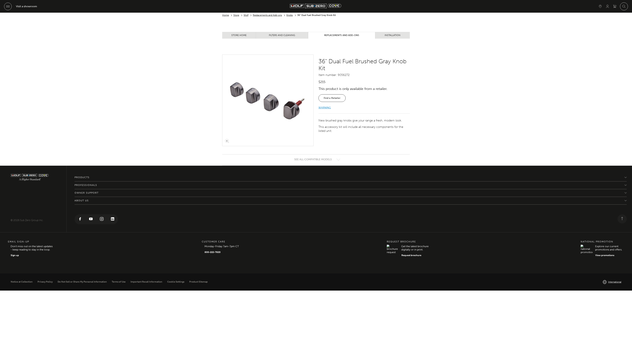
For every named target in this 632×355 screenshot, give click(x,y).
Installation (392, 35)
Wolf (246, 15)
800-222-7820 (213, 252)
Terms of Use (119, 281)
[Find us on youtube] (91, 219)
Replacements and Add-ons (267, 15)
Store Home (239, 35)
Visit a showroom (26, 6)
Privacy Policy (45, 281)
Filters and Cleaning (282, 35)
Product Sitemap (198, 281)
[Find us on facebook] (80, 219)
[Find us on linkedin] (112, 219)
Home (225, 15)
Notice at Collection (22, 281)
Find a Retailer (332, 98)
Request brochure (411, 255)
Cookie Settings (175, 281)
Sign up (15, 255)
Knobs (289, 15)
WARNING (324, 107)
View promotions (604, 255)
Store (236, 15)
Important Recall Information (146, 281)
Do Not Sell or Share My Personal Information (82, 281)
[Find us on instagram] (102, 219)
